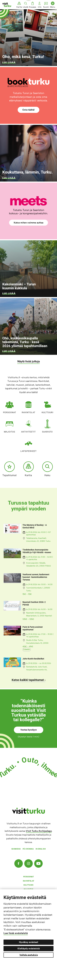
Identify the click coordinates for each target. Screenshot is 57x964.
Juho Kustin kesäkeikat (33, 659)
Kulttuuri (47, 412)
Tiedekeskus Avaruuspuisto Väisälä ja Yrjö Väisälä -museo (37, 551)
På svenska (28, 849)
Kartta (28, 475)
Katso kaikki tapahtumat (28, 679)
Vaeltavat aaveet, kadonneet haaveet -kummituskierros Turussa (36, 577)
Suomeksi (16, 849)
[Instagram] (28, 863)
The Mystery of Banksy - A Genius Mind (35, 526)
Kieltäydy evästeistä (29, 948)
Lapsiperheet (28, 451)
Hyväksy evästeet (28, 942)
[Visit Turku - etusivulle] (6, 4)
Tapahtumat (9, 475)
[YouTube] (38, 863)
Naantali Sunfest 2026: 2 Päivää (34, 603)
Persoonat (9, 412)
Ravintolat (28, 412)
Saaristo (47, 432)
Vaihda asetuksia (28, 955)
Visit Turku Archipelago (39, 831)
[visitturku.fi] (28, 813)
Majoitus (9, 432)
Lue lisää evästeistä (16, 933)
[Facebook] (18, 863)
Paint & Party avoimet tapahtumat (33, 628)
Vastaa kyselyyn (28, 729)
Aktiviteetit (28, 432)
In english (41, 849)
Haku (47, 475)
